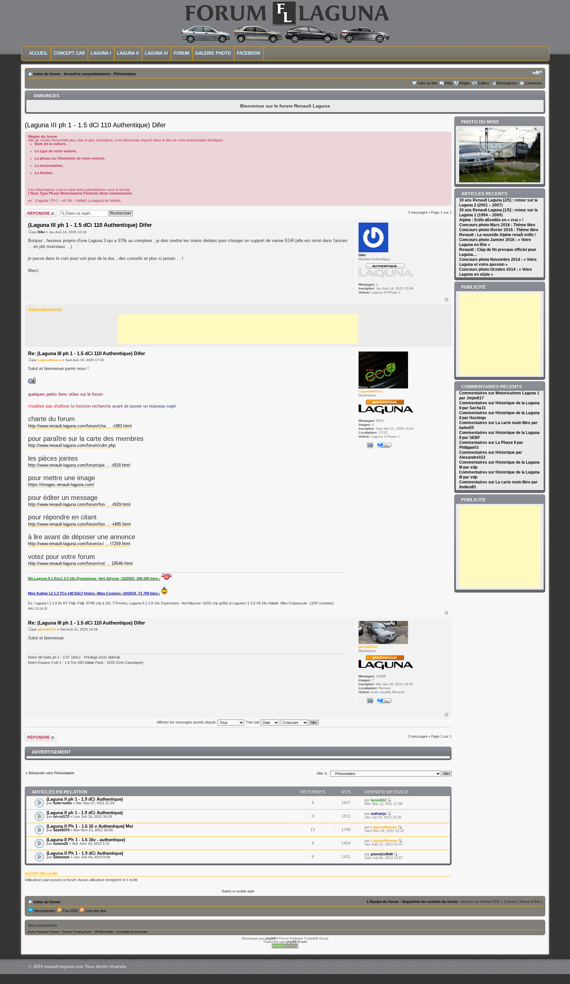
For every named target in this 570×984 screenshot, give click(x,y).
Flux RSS (70, 911)
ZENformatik (104, 932)
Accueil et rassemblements (87, 74)
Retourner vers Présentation (51, 773)
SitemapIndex (44, 911)
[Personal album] (370, 445)
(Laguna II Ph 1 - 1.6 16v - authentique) (86, 839)
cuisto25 (60, 844)
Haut (446, 299)
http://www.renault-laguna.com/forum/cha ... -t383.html (80, 425)
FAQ (448, 83)
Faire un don (427, 83)
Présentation (125, 74)
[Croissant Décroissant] (300, 722)
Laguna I (101, 53)
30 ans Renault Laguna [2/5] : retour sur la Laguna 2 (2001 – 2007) (498, 202)
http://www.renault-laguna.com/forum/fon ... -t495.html (79, 524)
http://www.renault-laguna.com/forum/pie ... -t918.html (79, 465)
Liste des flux (95, 911)
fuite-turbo (62, 803)
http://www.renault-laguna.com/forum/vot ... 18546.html (80, 563)
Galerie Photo (213, 53)
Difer (41, 232)
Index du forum (47, 74)
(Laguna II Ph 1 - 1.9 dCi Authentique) (85, 853)
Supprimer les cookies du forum (430, 902)
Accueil (38, 53)
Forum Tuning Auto (76, 932)
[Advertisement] (238, 329)
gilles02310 (47, 629)
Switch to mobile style (238, 891)
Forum (181, 53)
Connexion (533, 83)
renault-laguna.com (63, 966)
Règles (464, 83)
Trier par (253, 722)
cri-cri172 (61, 816)
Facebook (249, 53)
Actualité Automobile (131, 932)
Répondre (33, 211)
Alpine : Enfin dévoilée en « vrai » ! (491, 220)
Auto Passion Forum (43, 932)
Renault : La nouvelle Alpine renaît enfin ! (497, 234)
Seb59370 (61, 830)
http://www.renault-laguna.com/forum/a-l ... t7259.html (79, 543)
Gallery (483, 83)
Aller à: (322, 773)
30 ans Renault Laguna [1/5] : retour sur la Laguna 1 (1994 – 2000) (498, 212)
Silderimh (61, 857)
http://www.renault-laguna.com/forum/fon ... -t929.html (79, 504)
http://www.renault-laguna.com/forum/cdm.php (71, 445)
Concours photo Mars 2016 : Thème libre (497, 225)
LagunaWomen (49, 360)
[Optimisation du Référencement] (285, 947)
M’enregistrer (507, 83)
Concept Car (69, 53)
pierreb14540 (382, 854)
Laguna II (128, 53)
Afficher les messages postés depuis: (187, 722)
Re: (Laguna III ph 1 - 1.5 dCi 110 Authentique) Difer (86, 353)
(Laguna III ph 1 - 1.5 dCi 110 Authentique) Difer (95, 125)
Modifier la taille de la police (537, 73)
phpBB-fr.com (296, 941)
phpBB (270, 938)
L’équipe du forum (383, 902)
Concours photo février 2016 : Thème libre (498, 230)
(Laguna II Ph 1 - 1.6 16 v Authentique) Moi (90, 826)
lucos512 (378, 800)
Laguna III (156, 53)
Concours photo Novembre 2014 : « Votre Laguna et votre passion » (498, 262)
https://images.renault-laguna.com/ (61, 484)
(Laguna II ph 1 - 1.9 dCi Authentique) (85, 799)
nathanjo (378, 813)
